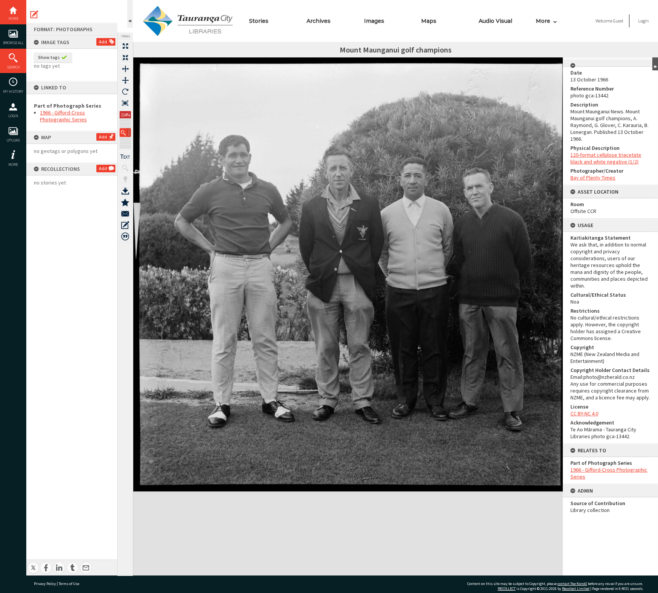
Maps (428, 20)
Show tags (49, 57)
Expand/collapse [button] (655, 63)
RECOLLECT (507, 588)
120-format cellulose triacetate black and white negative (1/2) (605, 158)
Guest (618, 21)
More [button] (13, 164)
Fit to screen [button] (125, 57)
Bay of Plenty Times (592, 177)
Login (13, 115)
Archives (319, 20)
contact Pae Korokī (572, 583)
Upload (13, 140)
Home (13, 18)
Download (125, 191)
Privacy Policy (45, 583)
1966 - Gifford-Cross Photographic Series (63, 116)
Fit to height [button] (125, 80)
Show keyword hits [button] (125, 168)
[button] (125, 132)
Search (13, 67)
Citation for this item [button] (125, 236)
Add (103, 42)
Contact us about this (125, 213)
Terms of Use (69, 583)
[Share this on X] (33, 563)
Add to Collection (125, 202)
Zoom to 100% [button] (125, 103)
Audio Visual (495, 20)
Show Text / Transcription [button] (125, 156)
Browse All (13, 42)
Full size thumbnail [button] (125, 46)
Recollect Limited (575, 588)
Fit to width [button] (125, 69)
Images (374, 20)
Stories (258, 20)
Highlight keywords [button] (125, 179)
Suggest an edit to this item (34, 14)
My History (13, 91)
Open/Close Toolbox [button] (130, 14)
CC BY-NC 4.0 (584, 413)
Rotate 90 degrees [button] (125, 91)
